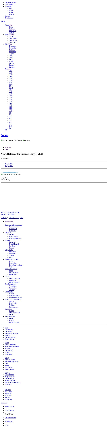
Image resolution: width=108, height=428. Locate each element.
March (11, 63)
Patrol (11, 271)
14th (10, 103)
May (10, 59)
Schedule (12, 253)
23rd (10, 86)
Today (11, 36)
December (12, 46)
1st (10, 128)
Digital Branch (14, 244)
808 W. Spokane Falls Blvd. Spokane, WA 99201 (10, 213)
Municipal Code (14, 313)
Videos (11, 33)
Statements (12, 31)
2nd (10, 126)
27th (10, 78)
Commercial (13, 227)
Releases (12, 29)
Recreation (12, 263)
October (12, 50)
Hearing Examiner (15, 238)
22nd (11, 88)
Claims (11, 320)
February (12, 65)
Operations (13, 286)
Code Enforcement (15, 297)
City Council (13, 236)
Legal (11, 318)
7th (10, 116)
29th (10, 74)
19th (10, 94)
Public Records (14, 322)
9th (10, 113)
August (11, 54)
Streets (11, 301)
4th (10, 122)
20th (10, 92)
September (12, 52)
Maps (11, 314)
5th (10, 120)
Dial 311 (4, 218)
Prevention (12, 274)
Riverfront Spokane (15, 265)
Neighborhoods (14, 295)
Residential (13, 229)
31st (10, 71)
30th (10, 73)
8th (10, 115)
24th (10, 84)
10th (10, 111)
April (11, 61)
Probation (12, 280)
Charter (11, 311)
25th (10, 82)
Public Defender (14, 282)
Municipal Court (14, 278)
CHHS (11, 293)
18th (10, 95)
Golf (10, 267)
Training (12, 290)
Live (10, 257)
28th (10, 76)
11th (10, 109)
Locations (12, 242)
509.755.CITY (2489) (16, 218)
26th (10, 80)
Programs (12, 252)
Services (12, 246)
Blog (11, 27)
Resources (12, 231)
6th (10, 118)
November (12, 48)
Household (13, 303)
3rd (10, 124)
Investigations (13, 273)
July (10, 55)
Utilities (11, 305)
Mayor (11, 234)
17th (10, 97)
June (10, 57)
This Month (13, 40)
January (11, 67)
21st (10, 90)
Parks (11, 261)
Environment (13, 307)
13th (10, 105)
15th (10, 101)
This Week (12, 38)
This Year (12, 42)
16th (10, 99)
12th (10, 107)
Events (11, 248)
